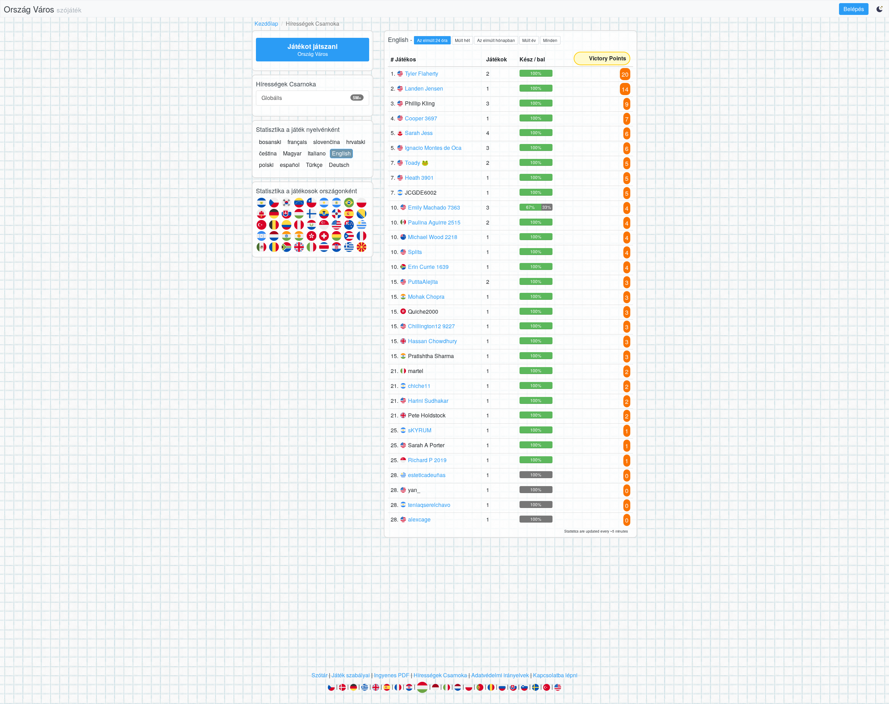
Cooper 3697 (421, 118)
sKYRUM (419, 430)
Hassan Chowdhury (432, 341)
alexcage (419, 519)
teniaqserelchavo (429, 505)
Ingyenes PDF (391, 675)
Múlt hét (462, 40)
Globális (311, 98)
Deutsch (339, 165)
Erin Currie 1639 (428, 267)
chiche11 (419, 386)
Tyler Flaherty (421, 73)
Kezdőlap (266, 23)
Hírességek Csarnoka (440, 675)
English (341, 153)
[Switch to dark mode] (880, 9)
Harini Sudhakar (428, 401)
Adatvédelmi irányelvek (500, 675)
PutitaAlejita (423, 282)
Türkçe (314, 165)
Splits (415, 252)
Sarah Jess (419, 133)
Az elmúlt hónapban (496, 40)
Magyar (292, 153)
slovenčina (326, 142)
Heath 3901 (419, 177)
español (290, 165)
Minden (550, 40)
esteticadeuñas (427, 475)
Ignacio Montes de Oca (433, 148)
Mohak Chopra (426, 296)
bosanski (270, 142)
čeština (268, 153)
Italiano (317, 153)
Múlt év (529, 40)
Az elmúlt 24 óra (432, 40)
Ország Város (43, 9)
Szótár (319, 675)
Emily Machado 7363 (434, 207)
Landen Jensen (424, 88)
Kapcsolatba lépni (555, 675)
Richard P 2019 (427, 460)
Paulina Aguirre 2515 (434, 222)
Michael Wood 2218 (432, 237)
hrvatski (355, 142)
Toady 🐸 (417, 163)
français (297, 142)
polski (266, 165)
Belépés (854, 9)
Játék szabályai (351, 675)
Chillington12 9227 (431, 326)
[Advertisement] (444, 606)
